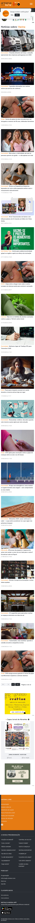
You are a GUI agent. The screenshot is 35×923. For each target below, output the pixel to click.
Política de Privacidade (7, 815)
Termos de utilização (7, 818)
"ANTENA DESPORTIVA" (25, 850)
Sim (17, 15)
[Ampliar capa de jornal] (17, 737)
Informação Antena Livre (8, 878)
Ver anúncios (5, 895)
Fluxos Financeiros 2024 (8, 813)
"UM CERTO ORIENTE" (25, 860)
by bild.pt (3, 920)
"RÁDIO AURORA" (6, 846)
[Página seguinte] (13, 684)
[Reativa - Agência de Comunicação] (17, 704)
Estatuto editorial (6, 807)
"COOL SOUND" (5, 843)
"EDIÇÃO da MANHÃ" (7, 839)
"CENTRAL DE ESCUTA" (25, 839)
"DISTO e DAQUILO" (24, 846)
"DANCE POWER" (23, 843)
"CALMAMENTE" (5, 860)
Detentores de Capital (7, 810)
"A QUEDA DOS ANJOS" (25, 857)
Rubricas (3, 881)
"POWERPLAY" (23, 853)
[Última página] (17, 684)
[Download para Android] (16, 908)
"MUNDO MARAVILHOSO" (8, 850)
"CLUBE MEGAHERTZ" (7, 857)
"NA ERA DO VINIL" (6, 853)
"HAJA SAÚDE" (5, 864)
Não (12, 15)
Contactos (4, 821)
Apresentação (5, 804)
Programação (5, 875)
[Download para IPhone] (17, 912)
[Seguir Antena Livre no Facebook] (2, 825)
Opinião (3, 884)
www (10, 758)
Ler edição (26, 758)
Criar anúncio (5, 898)
